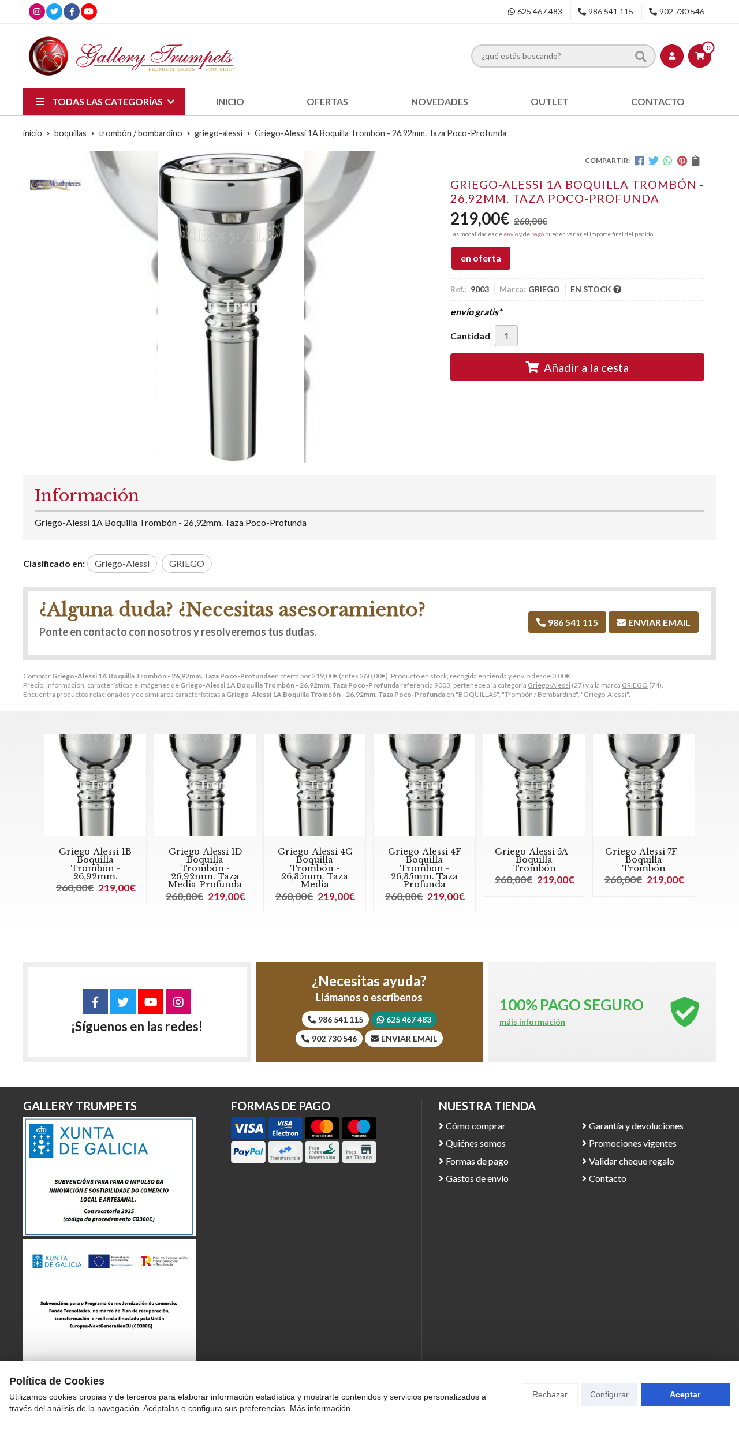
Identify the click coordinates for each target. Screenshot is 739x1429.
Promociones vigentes (633, 1142)
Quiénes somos (476, 1142)
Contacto (607, 1178)
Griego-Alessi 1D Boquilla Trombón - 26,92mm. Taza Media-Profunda (205, 868)
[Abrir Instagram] (36, 11)
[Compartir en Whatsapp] (668, 160)
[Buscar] (641, 55)
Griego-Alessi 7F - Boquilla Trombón (644, 860)
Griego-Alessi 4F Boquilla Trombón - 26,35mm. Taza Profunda (424, 868)
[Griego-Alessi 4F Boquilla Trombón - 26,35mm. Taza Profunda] (424, 785)
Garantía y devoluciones (636, 1125)
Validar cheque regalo (631, 1160)
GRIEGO (635, 685)
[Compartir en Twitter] (653, 160)
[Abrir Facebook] (72, 11)
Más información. (321, 1408)
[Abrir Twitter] (54, 11)
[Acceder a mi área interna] (672, 56)
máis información (532, 1022)
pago (537, 233)
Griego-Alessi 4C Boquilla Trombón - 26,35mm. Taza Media (315, 868)
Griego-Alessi (549, 685)
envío (510, 233)
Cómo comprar (476, 1125)
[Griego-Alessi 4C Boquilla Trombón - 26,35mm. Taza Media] (314, 785)
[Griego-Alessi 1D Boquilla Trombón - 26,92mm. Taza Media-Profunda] (205, 785)
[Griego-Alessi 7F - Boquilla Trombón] (644, 785)
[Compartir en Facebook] (639, 160)
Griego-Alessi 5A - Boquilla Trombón (534, 860)
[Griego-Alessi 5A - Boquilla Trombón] (534, 785)
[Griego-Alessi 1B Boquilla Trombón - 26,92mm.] (95, 785)
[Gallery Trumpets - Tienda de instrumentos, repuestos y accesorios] (132, 55)
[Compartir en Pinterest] (682, 160)
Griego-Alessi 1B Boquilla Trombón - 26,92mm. (95, 864)
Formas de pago (477, 1160)
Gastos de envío (477, 1178)
